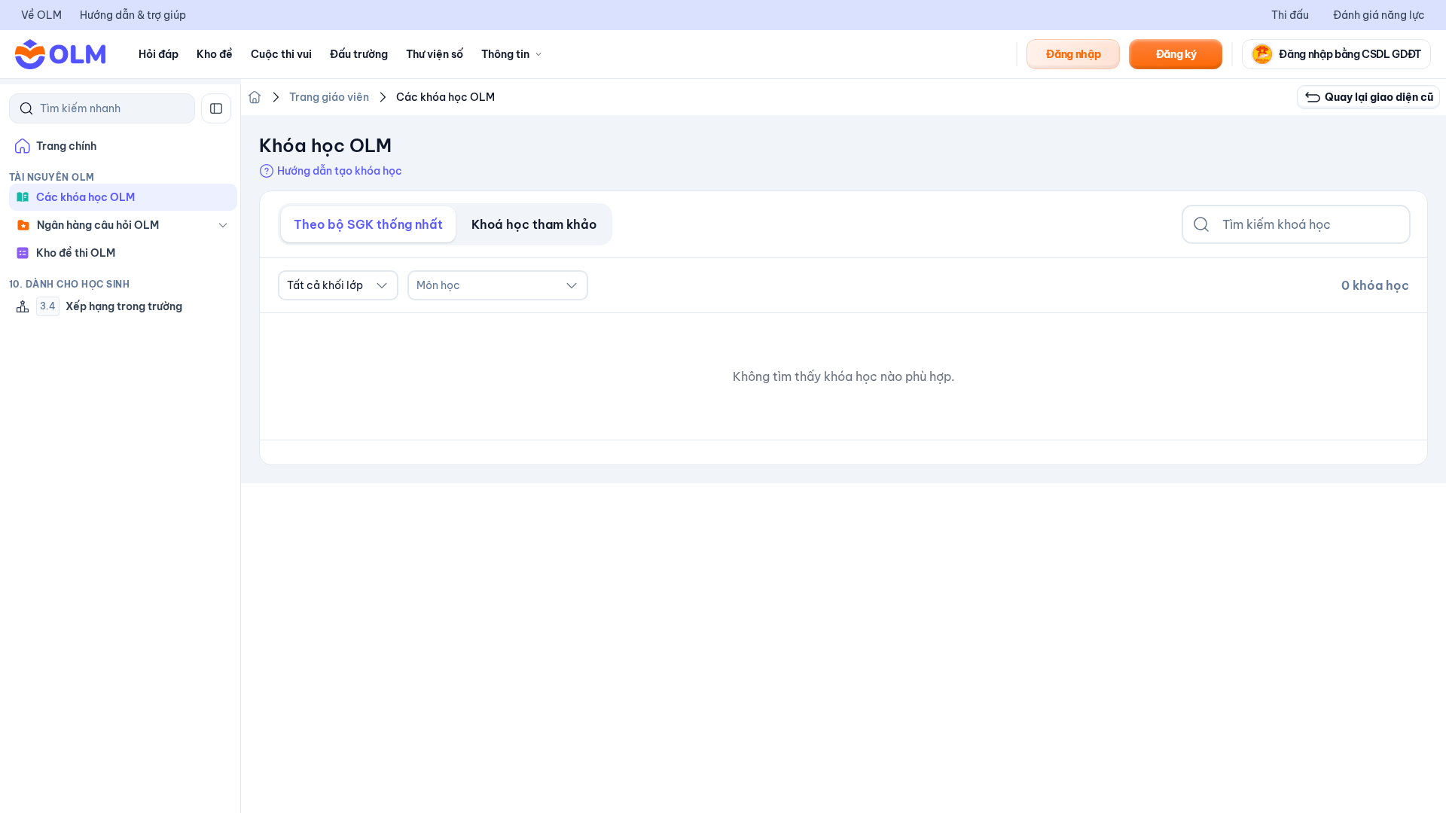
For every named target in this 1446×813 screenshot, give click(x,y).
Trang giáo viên (329, 97)
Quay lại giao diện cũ (1379, 97)
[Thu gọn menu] (216, 108)
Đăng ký (1176, 54)
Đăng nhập (1073, 54)
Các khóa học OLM (445, 97)
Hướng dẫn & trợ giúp (133, 15)
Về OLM (41, 15)
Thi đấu (1290, 15)
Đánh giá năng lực (1379, 15)
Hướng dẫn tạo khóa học (339, 171)
